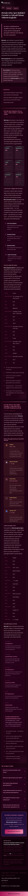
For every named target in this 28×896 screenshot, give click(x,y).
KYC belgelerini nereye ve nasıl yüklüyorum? (11, 798)
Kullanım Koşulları (14, 872)
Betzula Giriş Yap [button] (14, 893)
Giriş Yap (9, 8)
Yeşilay (5, 855)
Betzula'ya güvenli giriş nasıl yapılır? (12, 777)
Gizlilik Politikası (5, 872)
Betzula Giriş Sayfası (14, 831)
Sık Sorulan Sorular (9, 102)
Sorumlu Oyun (23, 872)
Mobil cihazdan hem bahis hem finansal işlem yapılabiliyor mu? (11, 806)
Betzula (8, 886)
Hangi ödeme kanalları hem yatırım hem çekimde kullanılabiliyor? (12, 791)
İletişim (3, 875)
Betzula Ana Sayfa (10, 875)
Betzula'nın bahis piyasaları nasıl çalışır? (11, 771)
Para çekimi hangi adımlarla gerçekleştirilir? (10, 784)
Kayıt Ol (16, 8)
